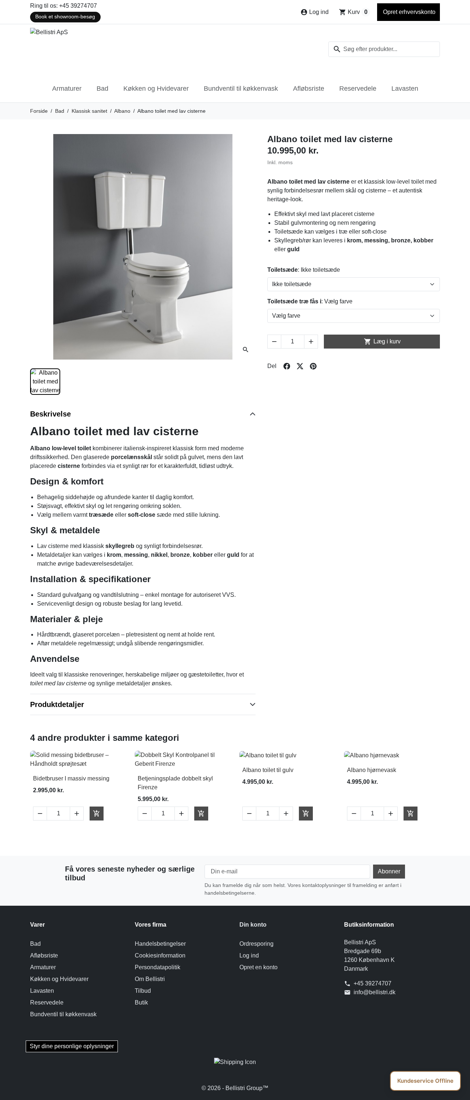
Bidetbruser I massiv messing (71, 778)
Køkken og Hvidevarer (156, 88)
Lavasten (404, 88)
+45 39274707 (372, 983)
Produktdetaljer (57, 704)
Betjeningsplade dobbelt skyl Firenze (175, 782)
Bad (102, 88)
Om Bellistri (150, 979)
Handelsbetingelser (160, 944)
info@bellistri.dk (374, 992)
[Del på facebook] (287, 366)
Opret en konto (258, 967)
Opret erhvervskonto (408, 12)
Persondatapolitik (157, 967)
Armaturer (67, 88)
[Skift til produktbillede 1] (45, 381)
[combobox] (384, 49)
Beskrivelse (50, 414)
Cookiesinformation (160, 955)
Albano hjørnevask (371, 770)
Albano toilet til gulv (267, 770)
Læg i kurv (382, 341)
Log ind (249, 955)
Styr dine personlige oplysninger (72, 1046)
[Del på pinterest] (313, 366)
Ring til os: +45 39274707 (63, 6)
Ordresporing (256, 944)
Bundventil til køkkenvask (241, 88)
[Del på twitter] (300, 366)
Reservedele (357, 88)
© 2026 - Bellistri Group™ (235, 1088)
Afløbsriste (308, 88)
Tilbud (143, 991)
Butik (141, 1002)
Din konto (253, 925)
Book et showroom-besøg (65, 16)
